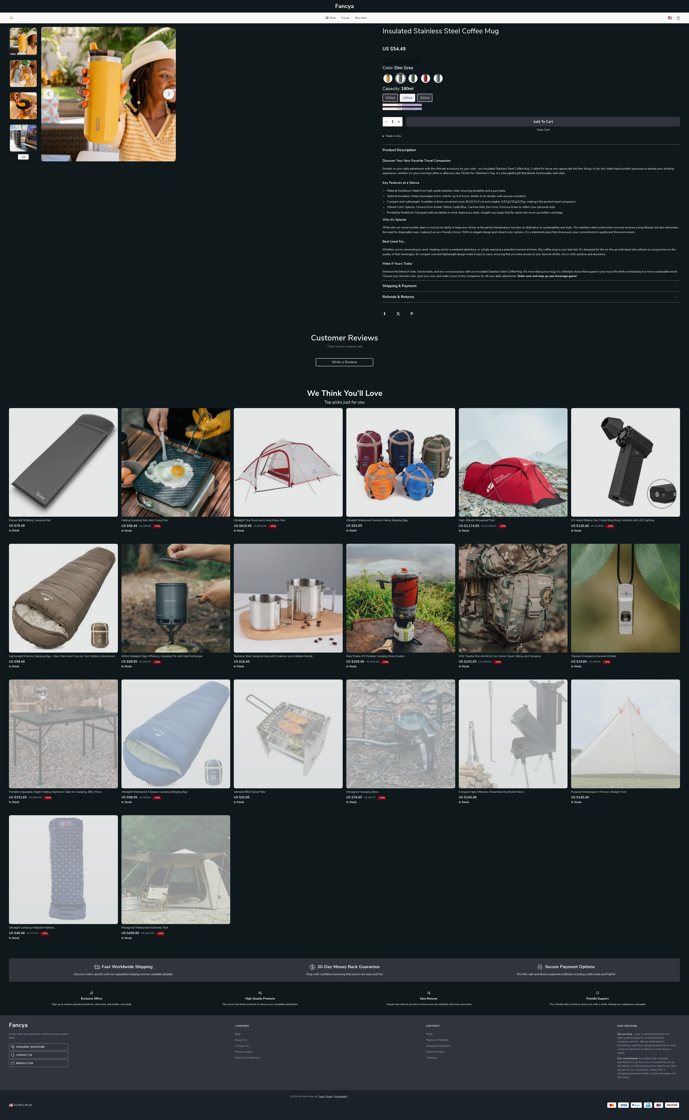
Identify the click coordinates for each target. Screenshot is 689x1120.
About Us (241, 1040)
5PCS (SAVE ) (392, 109)
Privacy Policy (243, 1052)
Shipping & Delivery (438, 1046)
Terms (321, 1096)
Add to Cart (543, 122)
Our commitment (627, 1058)
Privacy (328, 1096)
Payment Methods (437, 1040)
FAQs (429, 1034)
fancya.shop (624, 1034)
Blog (238, 1034)
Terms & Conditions (247, 1058)
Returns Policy (435, 1052)
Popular (345, 18)
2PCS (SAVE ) (392, 105)
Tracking (431, 1058)
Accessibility (341, 1096)
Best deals (361, 18)
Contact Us (242, 1046)
